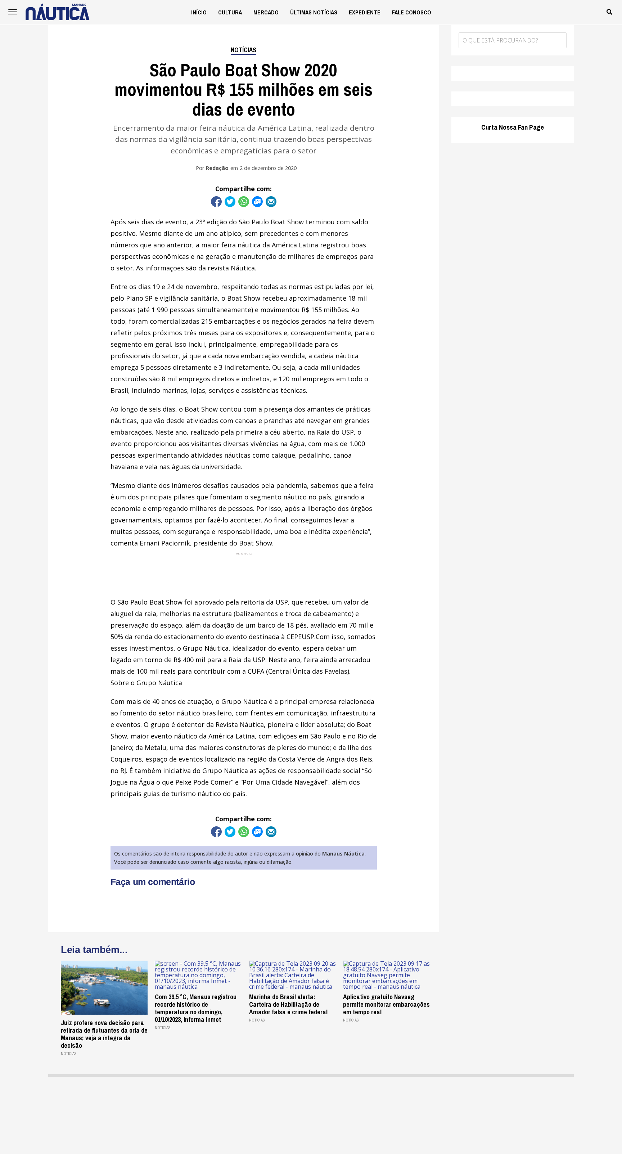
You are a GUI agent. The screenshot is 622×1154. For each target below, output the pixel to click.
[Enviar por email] (271, 201)
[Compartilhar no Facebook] (216, 201)
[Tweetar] (230, 201)
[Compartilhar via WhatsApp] (243, 201)
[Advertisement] (244, 572)
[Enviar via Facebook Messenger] (257, 201)
